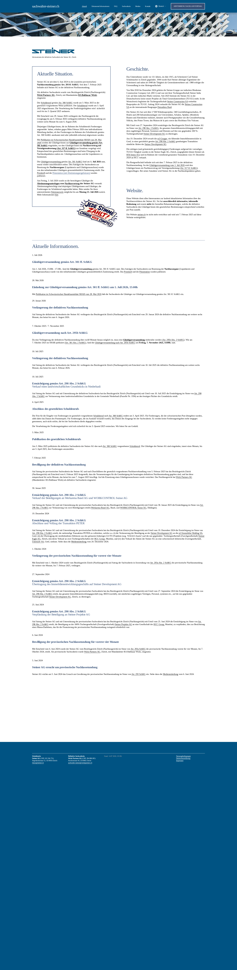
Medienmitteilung (78, 541)
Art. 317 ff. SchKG (188, 168)
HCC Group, (159, 624)
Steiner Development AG (154, 134)
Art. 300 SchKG (116, 415)
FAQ (115, 6)
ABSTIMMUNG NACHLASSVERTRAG (188, 6)
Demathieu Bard (165, 107)
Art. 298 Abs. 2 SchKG (148, 128)
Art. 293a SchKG (138, 649)
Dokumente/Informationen (100, 6)
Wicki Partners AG (184, 477)
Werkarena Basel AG (100, 507)
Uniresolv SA (38, 541)
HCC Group (99, 539)
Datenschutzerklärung (183, 758)
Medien (137, 6)
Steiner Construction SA (177, 101)
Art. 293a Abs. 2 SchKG (160, 562)
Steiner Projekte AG (123, 624)
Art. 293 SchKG (138, 674)
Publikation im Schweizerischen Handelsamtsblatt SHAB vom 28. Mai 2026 (68, 294)
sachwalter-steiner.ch (45, 6)
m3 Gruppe (162, 138)
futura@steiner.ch (38, 763)
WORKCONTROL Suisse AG (133, 507)
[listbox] (160, 6)
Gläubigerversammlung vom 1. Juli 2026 (167, 165)
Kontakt (147, 6)
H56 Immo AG (132, 154)
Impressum (179, 761)
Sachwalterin (126, 6)
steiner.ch (142, 214)
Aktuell (84, 6)
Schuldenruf (98, 415)
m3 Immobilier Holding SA (190, 533)
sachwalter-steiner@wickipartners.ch (80, 763)
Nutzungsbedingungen (183, 756)
